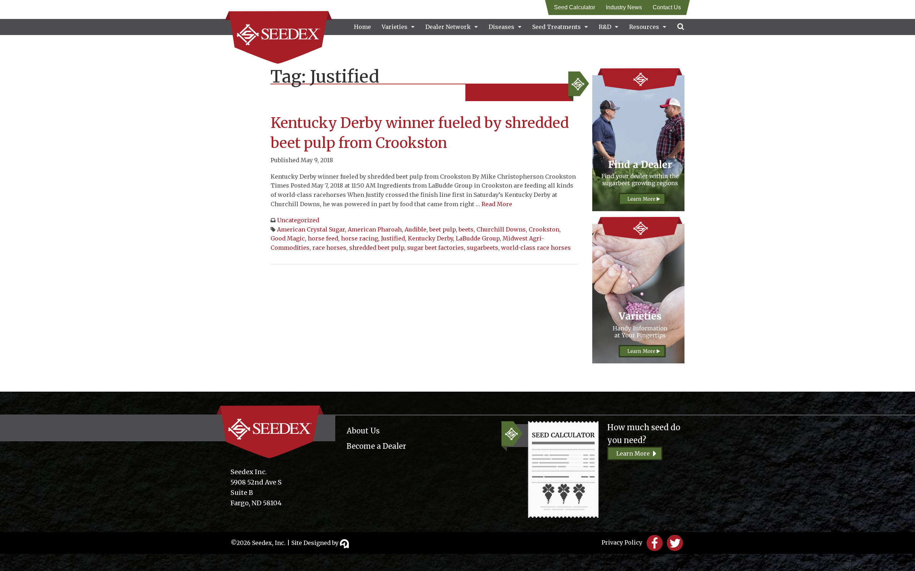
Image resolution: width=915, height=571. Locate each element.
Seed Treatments (556, 26)
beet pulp (442, 229)
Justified (393, 238)
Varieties (394, 26)
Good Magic (288, 238)
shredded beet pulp (376, 247)
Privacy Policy (622, 542)
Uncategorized (298, 220)
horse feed (323, 238)
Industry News (624, 7)
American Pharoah (375, 229)
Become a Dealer (376, 446)
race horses (329, 247)
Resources (644, 26)
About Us (363, 430)
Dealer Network (448, 26)
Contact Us (667, 7)
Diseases (501, 26)
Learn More (633, 453)
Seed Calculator (574, 7)
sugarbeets (482, 247)
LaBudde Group (478, 238)
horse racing (359, 238)
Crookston (544, 229)
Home (362, 26)
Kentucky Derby (430, 238)
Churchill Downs (501, 229)
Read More (496, 204)
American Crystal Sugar (311, 229)
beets (466, 229)
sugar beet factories (435, 247)
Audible (415, 229)
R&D (605, 26)
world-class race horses (536, 247)
